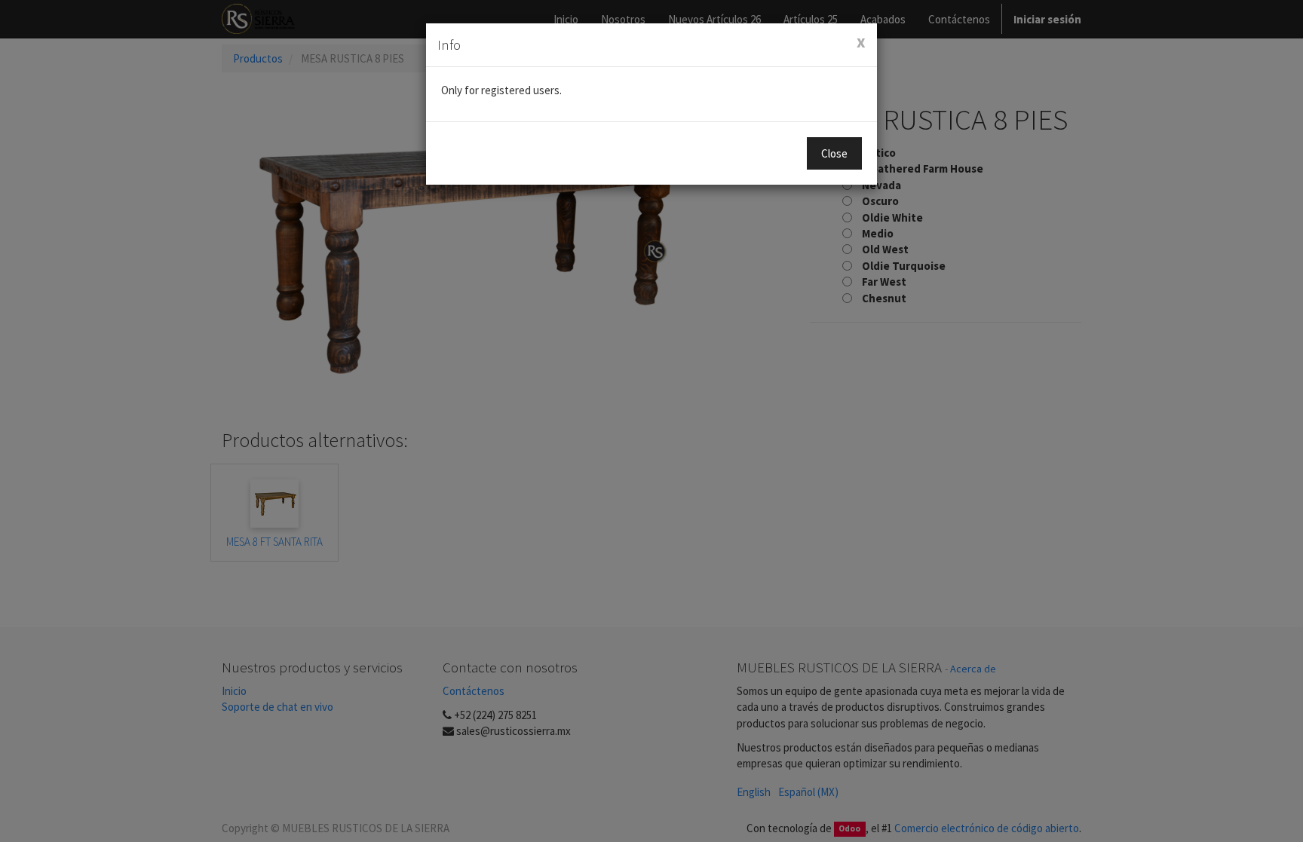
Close (834, 153)
